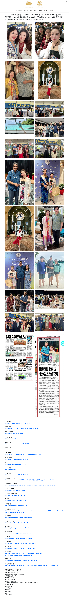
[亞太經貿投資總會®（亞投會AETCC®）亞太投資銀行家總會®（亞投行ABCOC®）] (34, 4)
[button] (66, 1)
